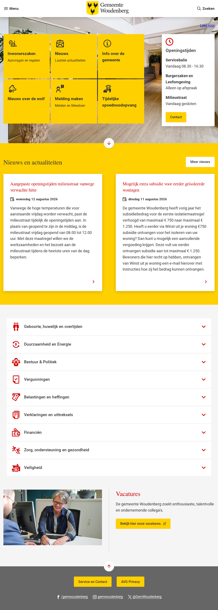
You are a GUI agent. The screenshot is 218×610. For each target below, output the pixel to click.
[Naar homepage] (107, 8)
